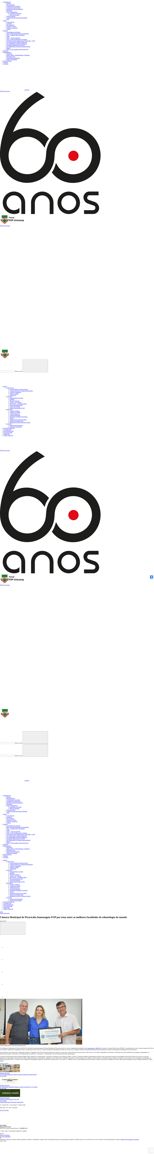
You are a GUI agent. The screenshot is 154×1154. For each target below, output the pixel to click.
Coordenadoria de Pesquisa (13, 32)
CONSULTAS (10, 388)
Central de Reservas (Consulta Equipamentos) (21, 391)
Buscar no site (18, 371)
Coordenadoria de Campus (13, 6)
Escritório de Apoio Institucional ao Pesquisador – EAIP (20, 41)
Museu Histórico (10, 5)
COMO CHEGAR (8, 435)
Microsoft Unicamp (14, 401)
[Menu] (12, 449)
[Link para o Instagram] (36, 383)
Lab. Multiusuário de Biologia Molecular (16, 43)
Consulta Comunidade (15, 392)
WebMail (12, 399)
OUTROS (9, 424)
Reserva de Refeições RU (16, 405)
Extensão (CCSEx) (11, 26)
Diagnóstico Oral (10, 56)
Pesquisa (5, 30)
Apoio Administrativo (11, 12)
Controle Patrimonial (15, 415)
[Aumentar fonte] (12, 77)
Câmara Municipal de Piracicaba (8, 1102)
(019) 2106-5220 (4, 1110)
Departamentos (7, 52)
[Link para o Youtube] (61, 383)
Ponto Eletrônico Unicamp (16, 398)
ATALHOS (9, 396)
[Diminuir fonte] (36, 77)
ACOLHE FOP (7, 429)
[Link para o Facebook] (12, 383)
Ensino (5, 20)
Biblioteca (5, 51)
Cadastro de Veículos (15, 412)
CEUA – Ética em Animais (13, 38)
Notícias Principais (4, 913)
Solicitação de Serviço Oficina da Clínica (20, 422)
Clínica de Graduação (11, 28)
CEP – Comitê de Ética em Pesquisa (15, 35)
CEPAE (8, 29)
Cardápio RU (13, 395)
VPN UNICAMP (7, 432)
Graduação (9, 23)
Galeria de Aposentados (16, 427)
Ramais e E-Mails (14, 393)
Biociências (9, 53)
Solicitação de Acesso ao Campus (18, 419)
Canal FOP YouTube (15, 406)
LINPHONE (6, 434)
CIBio (8, 36)
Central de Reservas (15, 414)
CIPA (7, 19)
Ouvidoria (5, 64)
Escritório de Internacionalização (14, 9)
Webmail (5, 62)
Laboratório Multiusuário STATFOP (15, 45)
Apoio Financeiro (10, 16)
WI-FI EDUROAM (8, 431)
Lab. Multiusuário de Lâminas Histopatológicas (18, 46)
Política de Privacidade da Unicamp (130, 1139)
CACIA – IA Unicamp (15, 402)
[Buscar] (12, 730)
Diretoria (8, 3)
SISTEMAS (9, 409)
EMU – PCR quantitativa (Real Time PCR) (17, 49)
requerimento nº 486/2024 (94, 1048)
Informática (9, 10)
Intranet (5, 386)
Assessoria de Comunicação (13, 7)
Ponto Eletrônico (7, 61)
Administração (7, 2)
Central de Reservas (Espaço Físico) (19, 389)
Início (1, 912)
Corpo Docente (10, 22)
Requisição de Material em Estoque (19, 416)
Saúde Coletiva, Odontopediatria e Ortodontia (18, 55)
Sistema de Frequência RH (16, 421)
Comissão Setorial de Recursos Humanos (16, 17)
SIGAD (12, 418)
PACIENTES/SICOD (8, 428)
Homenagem (20, 1102)
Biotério (8, 48)
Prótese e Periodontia (11, 59)
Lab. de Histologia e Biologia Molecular (16, 42)
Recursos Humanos (14, 15)
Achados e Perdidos (15, 411)
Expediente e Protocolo (15, 13)
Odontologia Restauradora (13, 58)
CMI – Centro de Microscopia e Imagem (16, 39)
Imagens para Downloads (16, 425)
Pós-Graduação (10, 25)
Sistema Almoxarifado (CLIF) (17, 408)
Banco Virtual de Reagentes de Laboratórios (17, 33)
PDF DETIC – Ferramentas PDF (18, 403)
